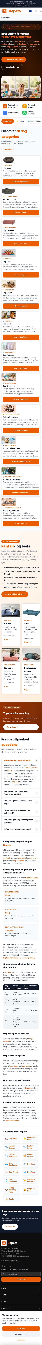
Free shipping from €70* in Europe (21, 1)
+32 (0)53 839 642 (8, 1256)
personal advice (12, 1121)
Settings (21, 1340)
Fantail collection (12, 67)
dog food (22, 44)
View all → (7, 149)
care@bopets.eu (23, 1256)
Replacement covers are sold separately (19, 958)
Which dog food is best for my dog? (18, 802)
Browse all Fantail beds (14, 594)
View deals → (13, 727)
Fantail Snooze (31, 768)
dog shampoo (12, 47)
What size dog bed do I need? (17, 760)
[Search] (36, 11)
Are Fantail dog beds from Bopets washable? (16, 792)
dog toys (33, 44)
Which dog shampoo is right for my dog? (18, 821)
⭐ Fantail (20, 121)
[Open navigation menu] (24, 11)
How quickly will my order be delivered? (17, 811)
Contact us (10, 1227)
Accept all (21, 1328)
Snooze (8, 895)
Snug (9, 771)
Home (3, 17)
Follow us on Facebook (10, 1261)
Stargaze (9, 930)
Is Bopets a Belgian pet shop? (17, 829)
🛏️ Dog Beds (7, 121)
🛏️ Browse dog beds (13, 59)
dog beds (19, 41)
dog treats (14, 1066)
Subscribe (21, 1279)
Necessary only (21, 1334)
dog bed (15, 782)
